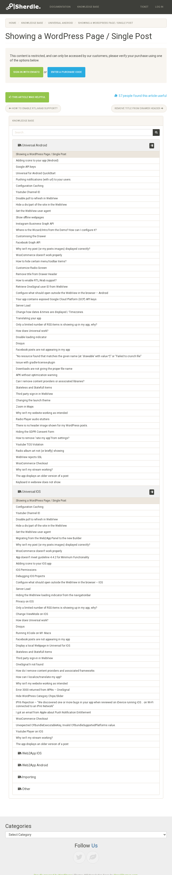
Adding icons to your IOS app (33, 563)
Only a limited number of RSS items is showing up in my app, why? (56, 324)
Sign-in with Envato (26, 72)
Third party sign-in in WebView (34, 393)
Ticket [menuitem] (144, 6)
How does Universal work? (32, 330)
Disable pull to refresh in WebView (37, 198)
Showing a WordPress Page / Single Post (41, 154)
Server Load (23, 305)
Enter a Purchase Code (66, 72)
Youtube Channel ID (28, 192)
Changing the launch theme (33, 400)
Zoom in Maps (25, 406)
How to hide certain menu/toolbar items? (41, 261)
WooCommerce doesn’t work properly (39, 255)
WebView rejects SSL (29, 457)
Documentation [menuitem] (60, 6)
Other (26, 789)
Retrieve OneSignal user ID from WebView (42, 286)
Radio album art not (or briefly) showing (40, 450)
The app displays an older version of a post (42, 476)
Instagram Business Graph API (35, 223)
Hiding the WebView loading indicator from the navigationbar (53, 595)
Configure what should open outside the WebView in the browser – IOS (59, 582)
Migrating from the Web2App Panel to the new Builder (49, 538)
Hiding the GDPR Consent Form (35, 431)
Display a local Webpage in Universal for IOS (43, 645)
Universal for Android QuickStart (36, 173)
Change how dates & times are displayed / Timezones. (50, 312)
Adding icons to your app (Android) (37, 160)
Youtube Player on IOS (29, 731)
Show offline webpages (30, 217)
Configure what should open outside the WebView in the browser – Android (62, 293)
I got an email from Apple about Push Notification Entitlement (53, 712)
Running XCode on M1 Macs (33, 633)
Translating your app (28, 318)
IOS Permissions (26, 569)
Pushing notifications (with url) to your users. (43, 179)
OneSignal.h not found (29, 664)
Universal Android (60, 23)
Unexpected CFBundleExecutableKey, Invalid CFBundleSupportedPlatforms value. (66, 725)
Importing (29, 777)
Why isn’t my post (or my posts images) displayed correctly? (53, 248)
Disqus (20, 343)
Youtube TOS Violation (29, 444)
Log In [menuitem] (159, 6)
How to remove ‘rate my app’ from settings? (42, 438)
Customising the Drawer (31, 236)
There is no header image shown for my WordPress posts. (52, 425)
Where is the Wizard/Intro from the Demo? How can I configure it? (56, 230)
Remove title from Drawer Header (138, 108)
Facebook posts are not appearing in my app (43, 349)
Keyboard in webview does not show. (38, 482)
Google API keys (26, 166)
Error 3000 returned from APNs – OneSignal (43, 689)
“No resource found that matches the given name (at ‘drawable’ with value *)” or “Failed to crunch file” (78, 356)
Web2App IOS (32, 753)
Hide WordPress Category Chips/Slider (39, 696)
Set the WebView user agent (33, 211)
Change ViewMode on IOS (32, 614)
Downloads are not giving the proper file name (44, 368)
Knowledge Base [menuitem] (88, 6)
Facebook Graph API (28, 242)
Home (12, 23)
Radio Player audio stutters (32, 419)
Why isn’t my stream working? (34, 469)
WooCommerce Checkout (32, 463)
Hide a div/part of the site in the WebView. (41, 204)
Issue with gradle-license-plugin (35, 362)
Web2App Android (35, 765)
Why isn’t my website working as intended (42, 413)
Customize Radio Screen (31, 267)
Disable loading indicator (31, 337)
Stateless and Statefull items (34, 387)
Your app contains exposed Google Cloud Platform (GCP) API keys (56, 299)
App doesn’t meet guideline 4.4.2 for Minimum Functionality (52, 557)
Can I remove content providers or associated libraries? (50, 381)
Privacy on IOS (25, 601)
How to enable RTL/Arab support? (34, 108)
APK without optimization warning (36, 375)
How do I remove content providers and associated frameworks (55, 670)
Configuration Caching (29, 185)
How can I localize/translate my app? (38, 677)
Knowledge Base (32, 23)
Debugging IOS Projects (30, 576)
